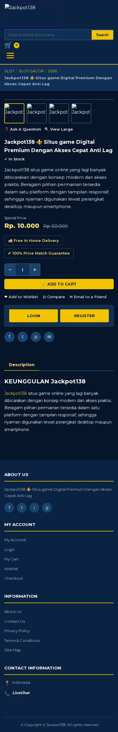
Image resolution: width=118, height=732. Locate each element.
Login (9, 549)
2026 (52, 71)
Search (102, 35)
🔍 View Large (58, 129)
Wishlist (11, 568)
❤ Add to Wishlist (21, 296)
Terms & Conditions (22, 640)
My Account (15, 539)
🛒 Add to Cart (59, 284)
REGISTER (84, 315)
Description (22, 364)
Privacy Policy (17, 630)
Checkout (13, 578)
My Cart (11, 559)
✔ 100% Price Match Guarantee (39, 253)
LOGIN (33, 315)
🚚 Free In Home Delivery (33, 240)
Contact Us (14, 621)
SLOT (9, 71)
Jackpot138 (15, 393)
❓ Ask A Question (22, 129)
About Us (12, 611)
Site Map (12, 650)
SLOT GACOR (31, 71)
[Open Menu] (10, 56)
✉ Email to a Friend (88, 296)
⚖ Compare (54, 296)
